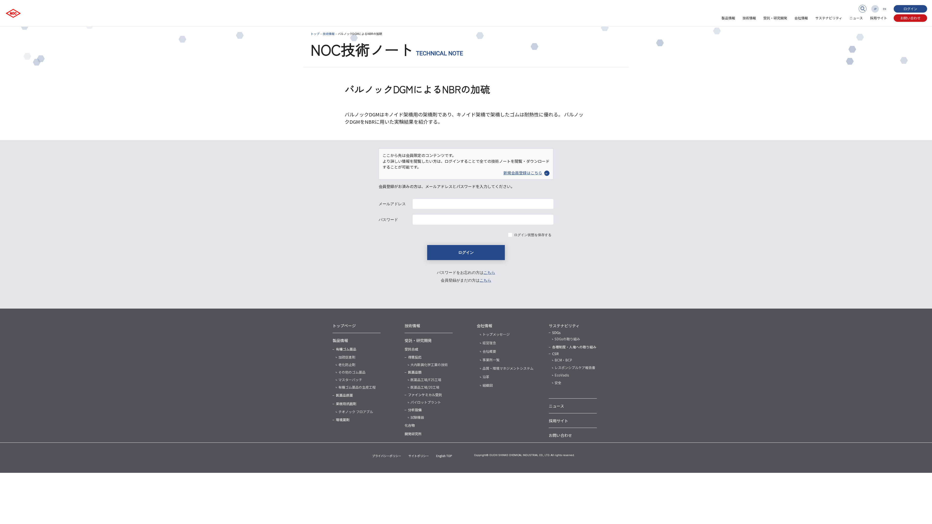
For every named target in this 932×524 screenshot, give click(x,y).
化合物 (410, 425)
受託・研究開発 (775, 18)
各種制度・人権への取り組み (574, 346)
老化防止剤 (346, 364)
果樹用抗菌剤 (346, 403)
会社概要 (489, 351)
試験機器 (417, 417)
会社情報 (801, 18)
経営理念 (489, 342)
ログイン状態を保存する (532, 235)
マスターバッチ (350, 379)
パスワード (388, 220)
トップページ (344, 325)
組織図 (488, 385)
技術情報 (749, 18)
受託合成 (411, 349)
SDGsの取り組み (567, 338)
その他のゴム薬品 (352, 372)
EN (884, 9)
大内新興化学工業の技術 (429, 364)
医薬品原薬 (344, 395)
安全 (558, 382)
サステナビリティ (828, 18)
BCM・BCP (563, 360)
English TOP (444, 456)
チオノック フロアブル (355, 411)
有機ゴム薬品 (346, 349)
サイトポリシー (418, 456)
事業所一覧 (491, 359)
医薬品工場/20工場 (424, 387)
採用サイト (878, 18)
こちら (489, 272)
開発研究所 (413, 433)
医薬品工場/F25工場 (425, 379)
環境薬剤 (343, 419)
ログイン (910, 8)
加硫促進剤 (346, 357)
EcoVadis (562, 375)
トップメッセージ (496, 334)
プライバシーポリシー (386, 456)
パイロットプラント (425, 402)
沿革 (486, 376)
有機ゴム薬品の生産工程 (357, 387)
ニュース (856, 18)
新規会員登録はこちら (522, 173)
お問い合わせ (910, 18)
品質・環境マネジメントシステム (508, 368)
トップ (315, 34)
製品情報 (728, 18)
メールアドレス (392, 204)
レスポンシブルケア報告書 (575, 367)
